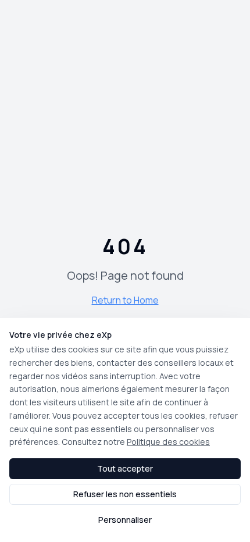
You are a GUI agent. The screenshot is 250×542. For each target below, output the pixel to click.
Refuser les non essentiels (125, 494)
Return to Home (125, 300)
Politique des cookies (168, 441)
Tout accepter (125, 468)
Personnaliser (125, 519)
